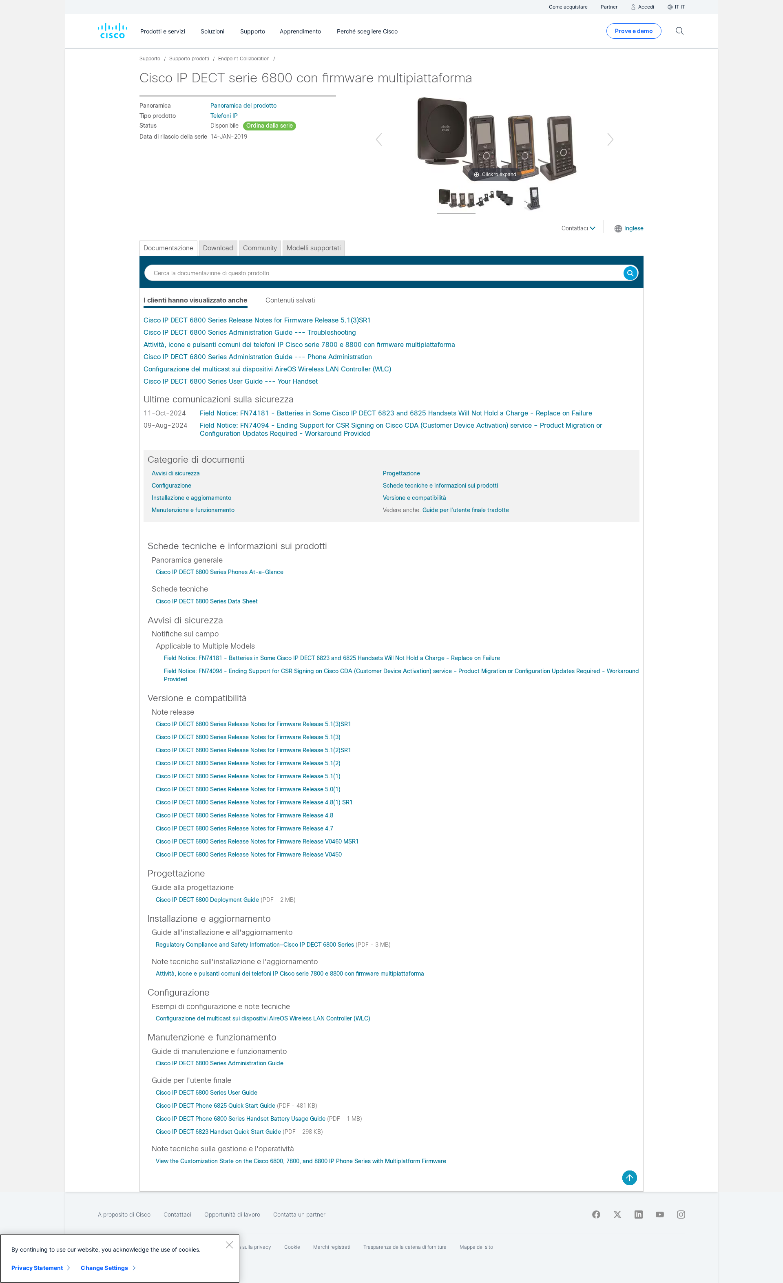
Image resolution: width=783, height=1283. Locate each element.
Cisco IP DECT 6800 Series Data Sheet (207, 601)
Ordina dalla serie (269, 125)
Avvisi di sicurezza (176, 473)
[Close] (229, 1245)
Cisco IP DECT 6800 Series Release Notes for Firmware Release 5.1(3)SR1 (257, 320)
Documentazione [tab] (168, 248)
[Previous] (378, 139)
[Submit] (630, 273)
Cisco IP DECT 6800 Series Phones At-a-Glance (219, 572)
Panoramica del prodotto (243, 105)
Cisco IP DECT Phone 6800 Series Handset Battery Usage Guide (241, 1118)
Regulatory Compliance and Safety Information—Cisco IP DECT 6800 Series (256, 944)
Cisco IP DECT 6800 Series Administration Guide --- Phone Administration (258, 356)
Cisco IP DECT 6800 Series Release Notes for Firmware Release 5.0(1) (248, 789)
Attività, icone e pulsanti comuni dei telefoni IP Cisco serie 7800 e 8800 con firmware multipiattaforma (299, 344)
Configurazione (171, 485)
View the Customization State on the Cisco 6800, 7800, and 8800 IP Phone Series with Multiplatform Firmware (301, 1161)
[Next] (610, 139)
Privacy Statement (37, 1267)
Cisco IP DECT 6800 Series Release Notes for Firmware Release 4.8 (244, 815)
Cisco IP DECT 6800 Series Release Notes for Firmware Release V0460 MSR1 (257, 841)
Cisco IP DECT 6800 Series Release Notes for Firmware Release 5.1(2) (248, 763)
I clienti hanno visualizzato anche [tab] (196, 300)
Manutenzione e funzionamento (193, 510)
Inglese (634, 228)
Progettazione (401, 473)
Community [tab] (260, 248)
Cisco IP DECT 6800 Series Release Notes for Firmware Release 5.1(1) (248, 776)
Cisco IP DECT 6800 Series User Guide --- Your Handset (231, 381)
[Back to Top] (629, 1177)
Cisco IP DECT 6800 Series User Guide (206, 1092)
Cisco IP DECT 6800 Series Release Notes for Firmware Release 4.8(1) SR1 (254, 802)
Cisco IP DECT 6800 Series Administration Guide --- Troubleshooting (250, 332)
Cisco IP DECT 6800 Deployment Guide (208, 900)
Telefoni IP (224, 116)
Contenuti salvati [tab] (290, 300)
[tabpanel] (391, 351)
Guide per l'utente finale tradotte (465, 510)
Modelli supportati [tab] (314, 248)
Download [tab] (218, 248)
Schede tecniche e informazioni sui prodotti (440, 485)
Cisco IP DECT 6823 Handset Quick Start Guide (219, 1131)
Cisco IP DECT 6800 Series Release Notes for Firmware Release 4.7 (244, 828)
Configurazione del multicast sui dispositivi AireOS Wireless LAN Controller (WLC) (267, 369)
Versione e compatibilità (414, 498)
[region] (120, 1258)
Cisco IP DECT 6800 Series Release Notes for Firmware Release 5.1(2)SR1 (253, 750)
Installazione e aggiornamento (191, 498)
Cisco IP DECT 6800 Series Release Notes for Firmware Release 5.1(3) (248, 737)
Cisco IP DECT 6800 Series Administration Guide (219, 1063)
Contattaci (576, 228)
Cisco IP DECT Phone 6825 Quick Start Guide (216, 1105)
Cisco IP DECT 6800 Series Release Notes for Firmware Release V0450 (249, 854)
